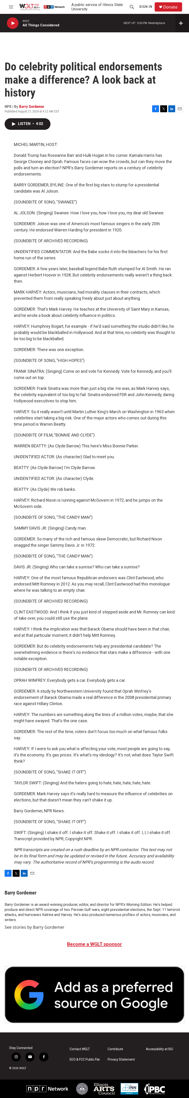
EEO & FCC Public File (85, 1059)
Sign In (145, 7)
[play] (12, 23)
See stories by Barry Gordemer (34, 927)
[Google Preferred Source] (94, 994)
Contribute (115, 1049)
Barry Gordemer (31, 106)
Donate (170, 7)
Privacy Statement (121, 1059)
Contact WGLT (80, 1049)
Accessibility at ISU (159, 1049)
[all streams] (182, 23)
